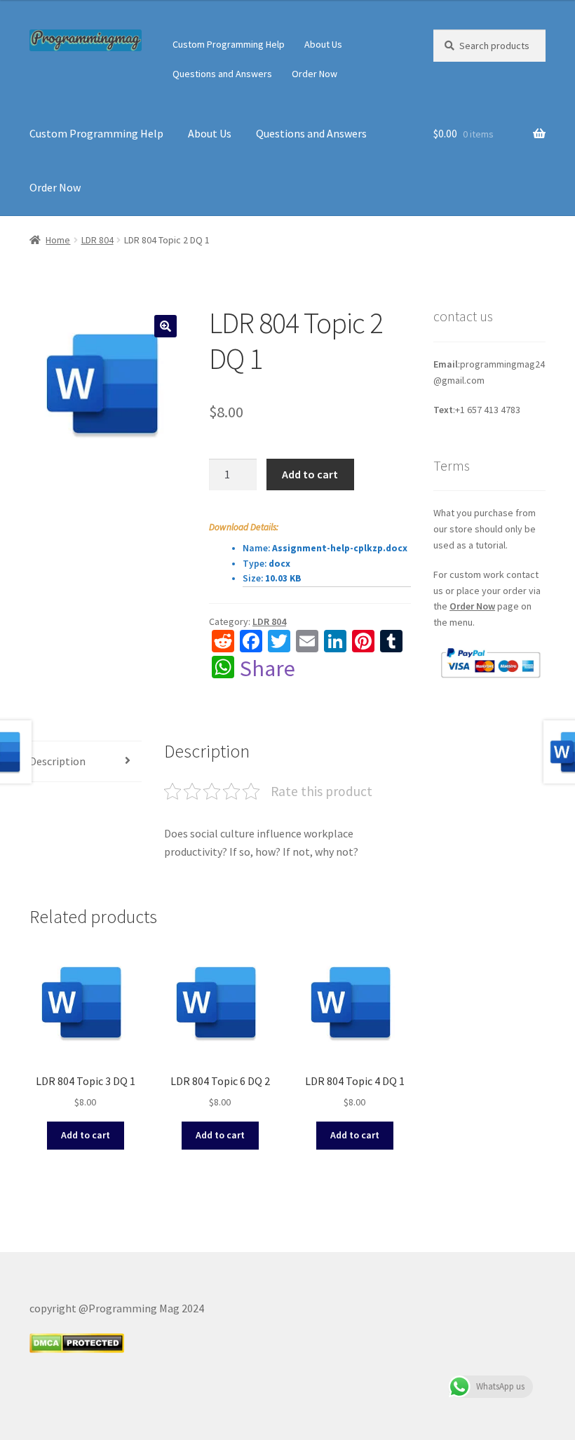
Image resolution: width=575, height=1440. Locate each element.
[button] (165, 326)
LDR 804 (97, 240)
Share (267, 668)
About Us (323, 44)
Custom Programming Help (228, 44)
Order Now (314, 73)
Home (58, 240)
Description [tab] (57, 761)
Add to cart (310, 474)
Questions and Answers (222, 73)
